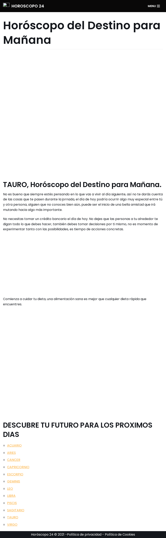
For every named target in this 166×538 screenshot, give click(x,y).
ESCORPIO (15, 474)
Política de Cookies (120, 534)
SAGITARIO (15, 510)
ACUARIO (14, 445)
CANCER (13, 459)
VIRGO (12, 524)
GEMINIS (13, 481)
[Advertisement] (83, 113)
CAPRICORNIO (18, 467)
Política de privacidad (84, 534)
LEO (10, 488)
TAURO (12, 517)
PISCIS (12, 503)
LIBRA (11, 495)
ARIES (11, 452)
